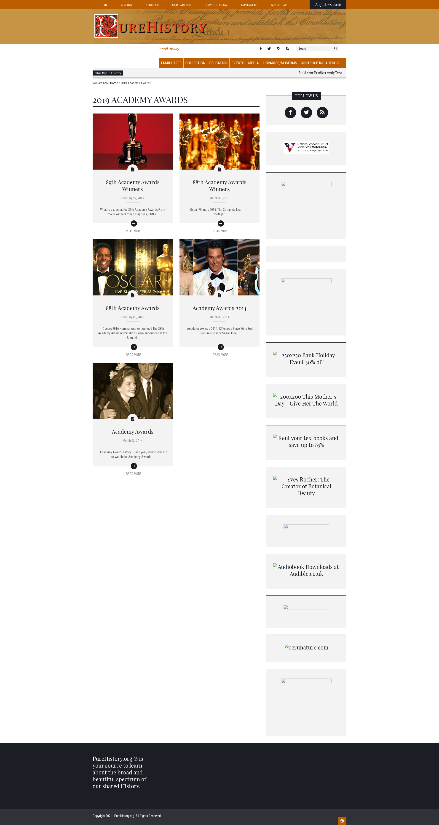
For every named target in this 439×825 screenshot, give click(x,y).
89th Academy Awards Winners (133, 185)
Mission (126, 5)
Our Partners (182, 5)
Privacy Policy (216, 5)
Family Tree (171, 63)
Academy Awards (133, 431)
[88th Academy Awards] (133, 267)
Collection (195, 63)
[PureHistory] (219, 26)
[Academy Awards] (133, 390)
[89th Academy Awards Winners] (133, 141)
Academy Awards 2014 (219, 308)
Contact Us (249, 5)
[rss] (322, 112)
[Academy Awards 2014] (219, 267)
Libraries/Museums (280, 63)
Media (253, 63)
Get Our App (279, 5)
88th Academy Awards (133, 308)
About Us (152, 5)
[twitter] (306, 112)
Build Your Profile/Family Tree (320, 73)
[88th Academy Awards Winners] (219, 141)
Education (218, 63)
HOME (103, 5)
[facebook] (290, 112)
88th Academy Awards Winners (219, 185)
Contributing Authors (320, 63)
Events (237, 63)
